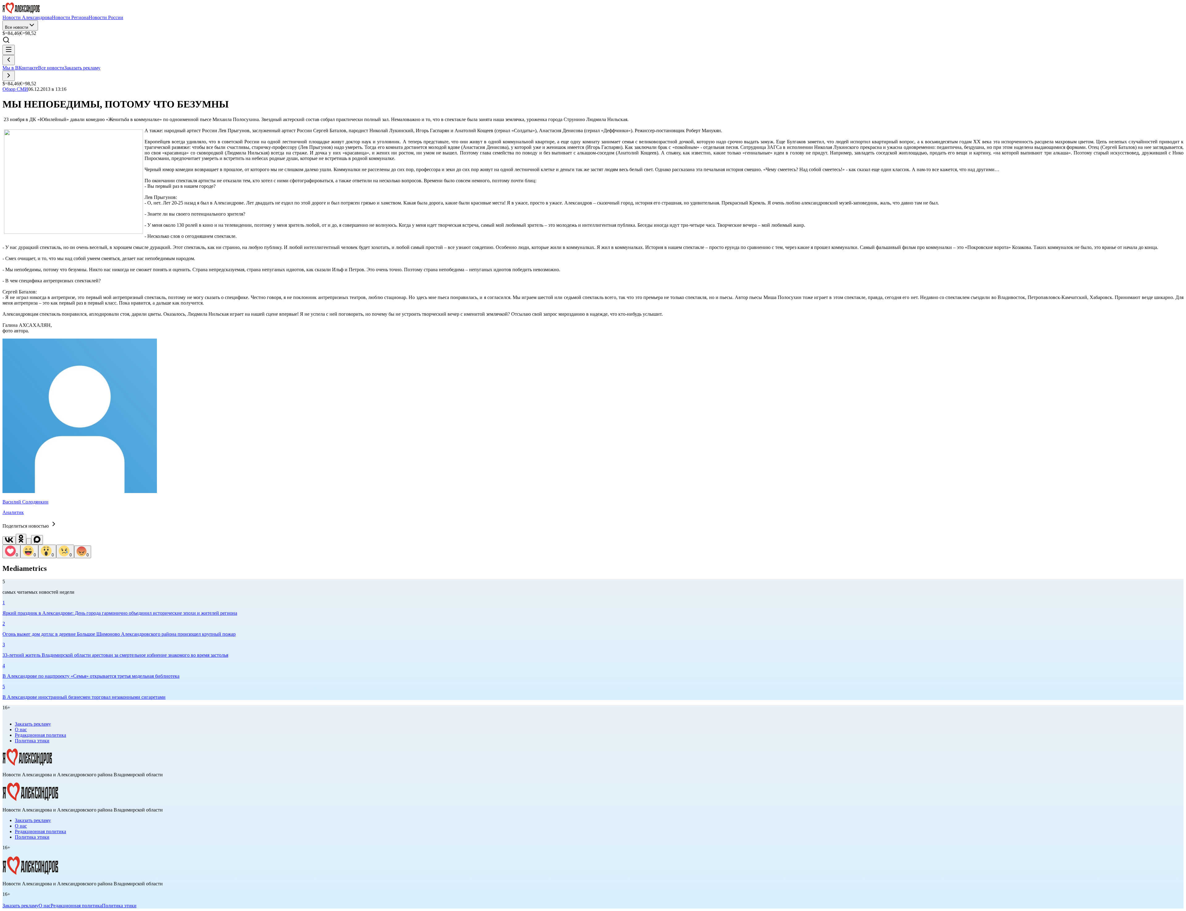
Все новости (16, 27)
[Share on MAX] (37, 540)
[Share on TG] (28, 541)
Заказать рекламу (82, 67)
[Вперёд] (8, 76)
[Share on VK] (9, 540)
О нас (21, 729)
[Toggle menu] (8, 50)
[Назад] (8, 60)
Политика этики (32, 740)
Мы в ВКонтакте (20, 67)
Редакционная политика (40, 735)
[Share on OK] (21, 539)
